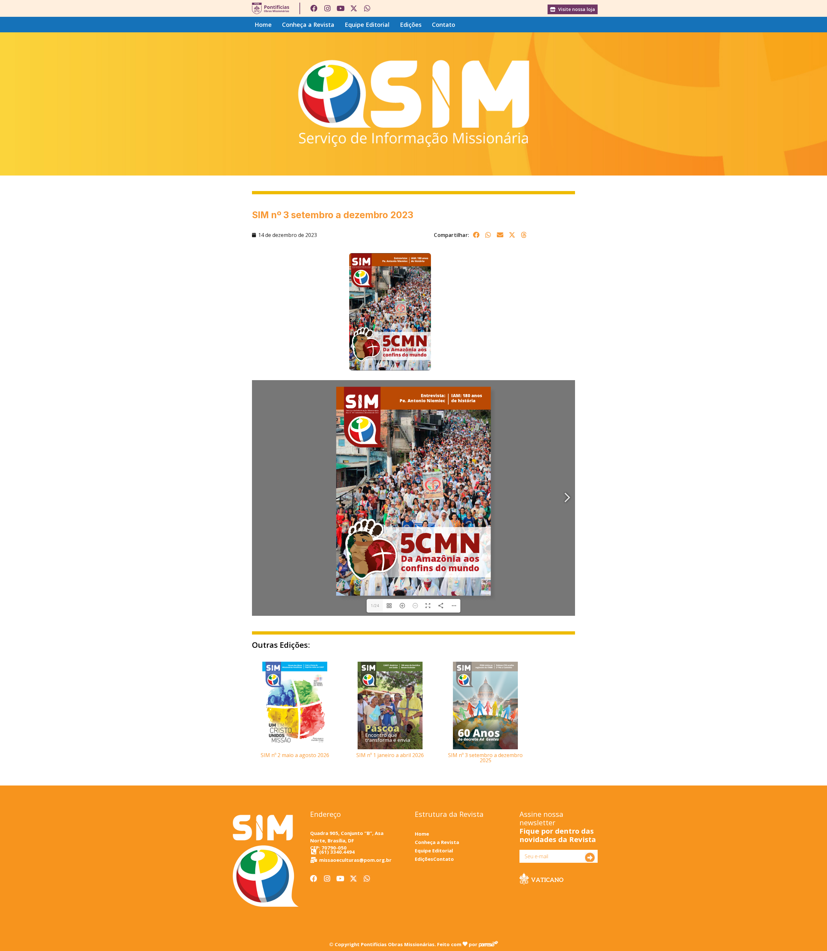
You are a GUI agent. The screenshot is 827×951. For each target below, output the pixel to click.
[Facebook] (314, 8)
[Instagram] (327, 8)
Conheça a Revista (308, 24)
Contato (443, 24)
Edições (411, 24)
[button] (476, 234)
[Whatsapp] (367, 8)
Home (263, 24)
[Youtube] (340, 8)
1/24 (375, 605)
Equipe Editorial (367, 24)
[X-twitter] (353, 8)
